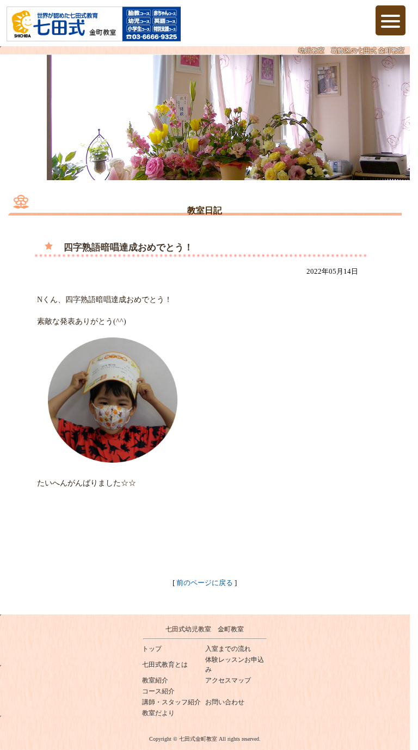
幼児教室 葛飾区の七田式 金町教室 (351, 50)
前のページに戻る (204, 583)
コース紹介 (158, 691)
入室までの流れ (228, 649)
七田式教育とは (165, 664)
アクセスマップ (228, 680)
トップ (152, 649)
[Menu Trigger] (390, 20)
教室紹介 (155, 680)
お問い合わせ (224, 702)
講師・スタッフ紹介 (171, 702)
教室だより (158, 713)
